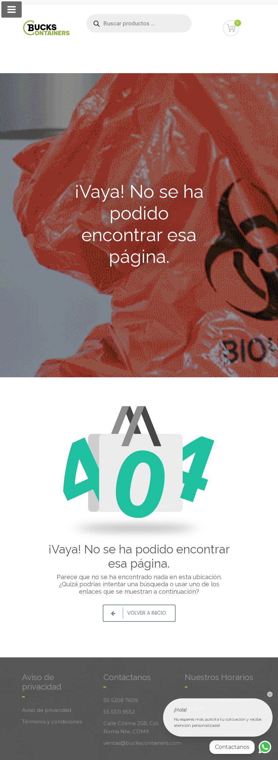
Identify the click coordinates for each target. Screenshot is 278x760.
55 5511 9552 (119, 712)
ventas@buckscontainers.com (142, 743)
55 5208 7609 (120, 700)
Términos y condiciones (52, 721)
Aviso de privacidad (46, 710)
